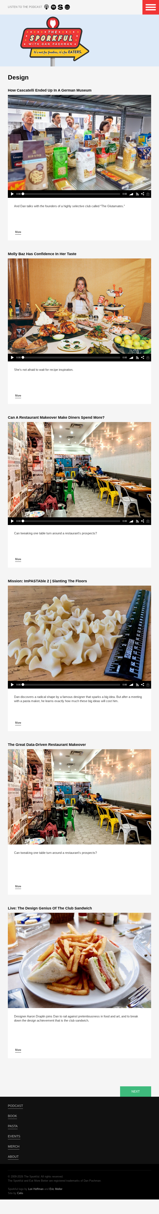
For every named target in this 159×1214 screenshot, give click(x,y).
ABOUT (13, 1156)
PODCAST (15, 1106)
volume (131, 194)
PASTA (13, 1126)
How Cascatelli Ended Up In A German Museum (50, 90)
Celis (20, 1193)
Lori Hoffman (35, 1189)
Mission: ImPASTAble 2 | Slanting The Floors (47, 581)
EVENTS (14, 1136)
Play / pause (12, 194)
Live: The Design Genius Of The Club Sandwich (50, 908)
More (18, 232)
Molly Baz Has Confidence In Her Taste (42, 254)
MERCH (13, 1146)
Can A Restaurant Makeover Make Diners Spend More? (56, 417)
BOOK (12, 1116)
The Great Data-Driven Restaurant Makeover (47, 745)
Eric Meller (55, 1189)
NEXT (135, 1091)
